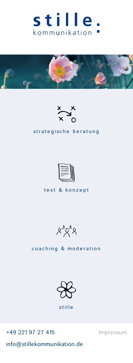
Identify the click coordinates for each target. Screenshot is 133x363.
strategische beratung (66, 131)
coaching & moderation (66, 248)
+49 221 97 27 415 (30, 332)
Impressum (113, 332)
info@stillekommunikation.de (44, 344)
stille (66, 307)
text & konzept (66, 190)
